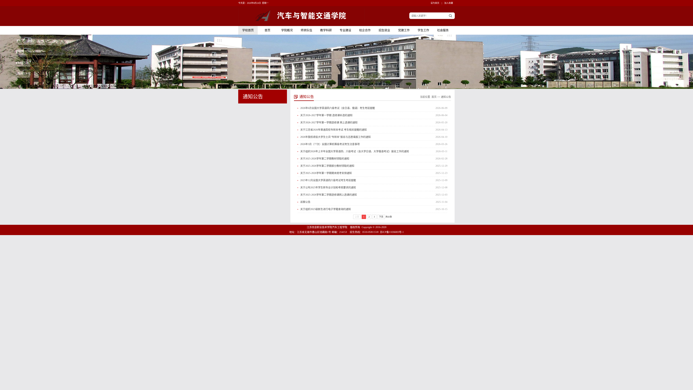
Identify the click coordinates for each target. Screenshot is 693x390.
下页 (381, 217)
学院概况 (287, 30)
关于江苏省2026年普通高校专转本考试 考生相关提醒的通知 (333, 129)
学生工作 (423, 30)
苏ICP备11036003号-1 (392, 232)
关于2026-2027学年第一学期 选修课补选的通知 (326, 115)
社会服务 (443, 30)
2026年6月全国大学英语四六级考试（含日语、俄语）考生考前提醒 (337, 108)
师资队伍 (306, 30)
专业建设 (345, 30)
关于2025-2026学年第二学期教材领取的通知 (324, 158)
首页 (267, 30)
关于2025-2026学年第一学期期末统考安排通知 (326, 173)
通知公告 (446, 97)
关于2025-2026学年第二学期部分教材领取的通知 (327, 165)
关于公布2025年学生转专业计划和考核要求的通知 (328, 187)
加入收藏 (448, 3)
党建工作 (404, 30)
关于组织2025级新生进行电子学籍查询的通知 (325, 209)
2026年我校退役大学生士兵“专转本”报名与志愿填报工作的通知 (335, 137)
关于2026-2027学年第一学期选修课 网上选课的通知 (329, 122)
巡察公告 (305, 202)
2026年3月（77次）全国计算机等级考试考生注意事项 (330, 144)
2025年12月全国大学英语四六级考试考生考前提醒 (328, 180)
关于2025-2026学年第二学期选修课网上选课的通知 (328, 194)
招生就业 (384, 30)
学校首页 (248, 30)
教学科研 (326, 30)
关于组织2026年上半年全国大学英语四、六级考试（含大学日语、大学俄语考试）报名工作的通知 (354, 151)
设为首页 (435, 3)
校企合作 (365, 30)
